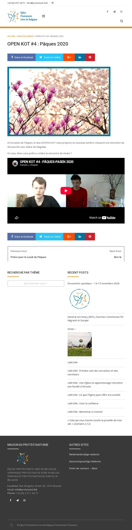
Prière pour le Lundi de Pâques (28, 257)
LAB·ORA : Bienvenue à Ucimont (85, 411)
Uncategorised (25, 36)
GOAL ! (71, 328)
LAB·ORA (72, 362)
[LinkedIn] (79, 57)
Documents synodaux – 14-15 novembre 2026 (93, 283)
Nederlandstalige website (84, 454)
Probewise (72, 525)
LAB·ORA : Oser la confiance (83, 403)
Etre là (117, 257)
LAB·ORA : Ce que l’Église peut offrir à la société (94, 394)
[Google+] (69, 57)
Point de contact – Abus (83, 468)
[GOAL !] (80, 344)
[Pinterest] (90, 57)
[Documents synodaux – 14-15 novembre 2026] (80, 299)
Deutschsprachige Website (85, 461)
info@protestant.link (26, 489)
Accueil (11, 36)
